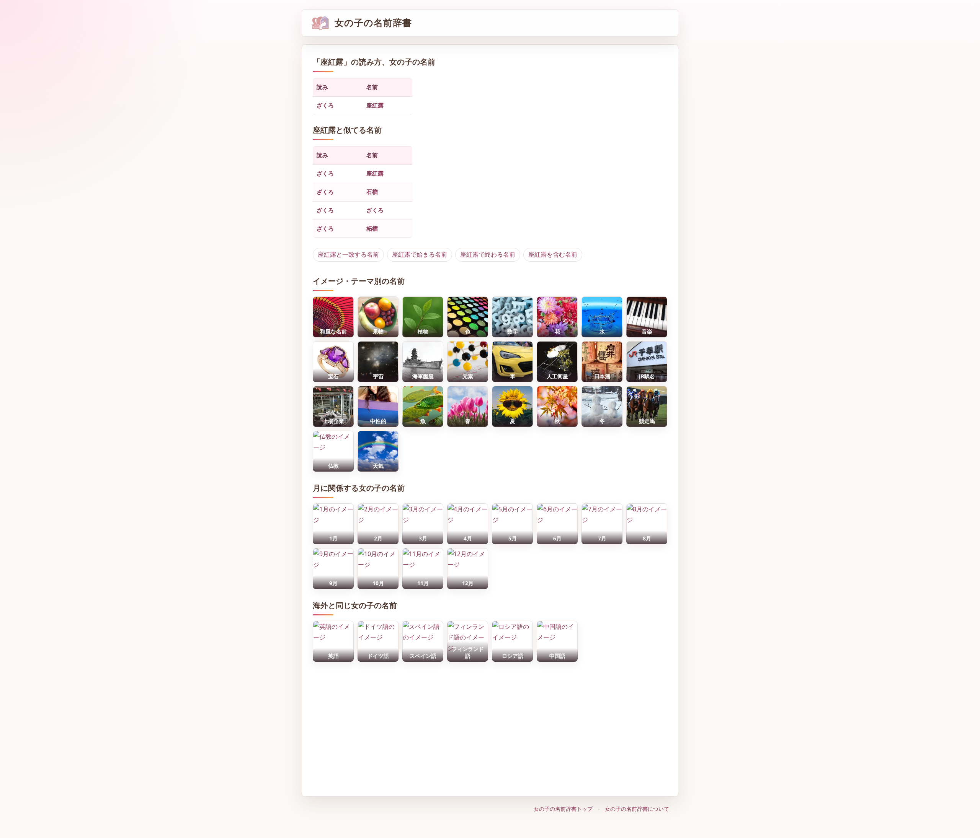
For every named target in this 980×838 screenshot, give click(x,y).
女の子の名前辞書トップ (563, 808)
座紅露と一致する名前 (348, 254)
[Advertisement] (490, 725)
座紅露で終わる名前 (487, 254)
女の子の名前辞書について (637, 808)
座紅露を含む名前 (552, 254)
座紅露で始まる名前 (419, 254)
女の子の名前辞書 (373, 23)
